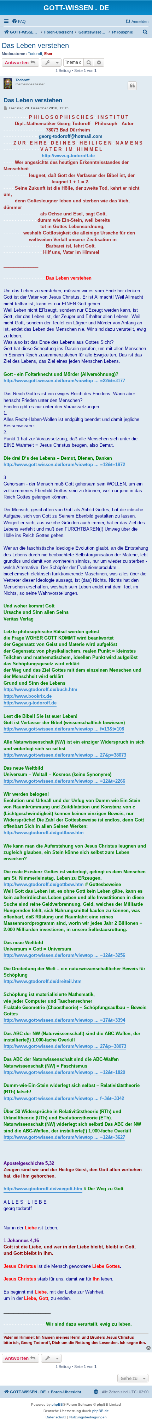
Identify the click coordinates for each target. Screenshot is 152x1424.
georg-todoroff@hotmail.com (71, 136)
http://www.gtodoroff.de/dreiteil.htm (43, 981)
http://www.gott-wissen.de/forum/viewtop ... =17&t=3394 (64, 1020)
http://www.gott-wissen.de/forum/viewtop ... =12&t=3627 (64, 1137)
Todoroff (35, 53)
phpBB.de (100, 1411)
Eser (48, 53)
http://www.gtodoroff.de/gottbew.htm (44, 832)
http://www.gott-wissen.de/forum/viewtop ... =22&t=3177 (64, 380)
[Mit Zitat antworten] (132, 85)
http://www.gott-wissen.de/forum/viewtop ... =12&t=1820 (64, 1072)
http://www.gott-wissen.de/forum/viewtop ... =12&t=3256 (64, 955)
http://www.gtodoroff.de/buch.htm (40, 689)
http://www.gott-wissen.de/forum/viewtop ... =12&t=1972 (64, 464)
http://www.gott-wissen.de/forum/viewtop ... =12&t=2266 (64, 781)
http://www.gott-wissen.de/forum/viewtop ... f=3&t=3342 (64, 1098)
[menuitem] (19, 21)
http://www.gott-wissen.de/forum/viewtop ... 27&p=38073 (65, 755)
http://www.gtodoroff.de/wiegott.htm (43, 1188)
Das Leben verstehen (35, 45)
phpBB (57, 1404)
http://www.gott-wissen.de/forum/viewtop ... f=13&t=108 (64, 729)
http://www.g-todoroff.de (68, 155)
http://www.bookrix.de (28, 696)
